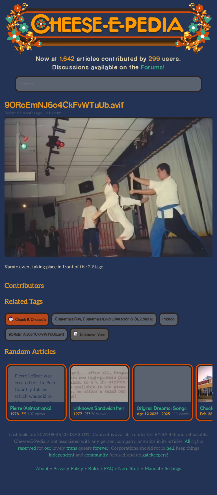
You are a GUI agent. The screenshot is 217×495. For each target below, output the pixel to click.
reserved (27, 448)
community (96, 455)
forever (100, 448)
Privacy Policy (68, 468)
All (187, 441)
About (42, 468)
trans (71, 448)
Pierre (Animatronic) (30, 408)
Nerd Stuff (129, 468)
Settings (173, 468)
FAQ (108, 468)
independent (62, 455)
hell (170, 448)
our (47, 448)
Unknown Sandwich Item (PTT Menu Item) (117, 408)
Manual (152, 468)
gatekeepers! (155, 455)
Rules (93, 468)
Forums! (153, 67)
